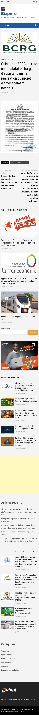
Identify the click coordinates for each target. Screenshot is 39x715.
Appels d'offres (7, 59)
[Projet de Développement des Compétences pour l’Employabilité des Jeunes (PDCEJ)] (7, 593)
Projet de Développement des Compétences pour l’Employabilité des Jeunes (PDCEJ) (26, 596)
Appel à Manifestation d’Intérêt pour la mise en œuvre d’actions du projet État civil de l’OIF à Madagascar (19, 281)
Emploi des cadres (8, 658)
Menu (7, 25)
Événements (6, 662)
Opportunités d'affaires (10, 670)
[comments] (24, 551)
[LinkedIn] (37, 2)
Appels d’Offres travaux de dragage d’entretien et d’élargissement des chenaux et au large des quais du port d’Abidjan (26, 561)
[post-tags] (33, 551)
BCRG (12, 162)
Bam (22, 712)
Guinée (26, 162)
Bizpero (9, 13)
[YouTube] (34, 2)
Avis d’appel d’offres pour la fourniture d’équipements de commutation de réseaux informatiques (26, 625)
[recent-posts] (14, 551)
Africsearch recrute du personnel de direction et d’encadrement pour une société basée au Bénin (24, 386)
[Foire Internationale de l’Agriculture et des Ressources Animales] (7, 609)
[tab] (5, 551)
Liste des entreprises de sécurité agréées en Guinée (25, 427)
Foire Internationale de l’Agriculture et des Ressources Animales (23, 610)
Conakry (19, 162)
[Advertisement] (19, 475)
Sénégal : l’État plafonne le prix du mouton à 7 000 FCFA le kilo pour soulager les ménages (25, 441)
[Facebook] (31, 2)
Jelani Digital (30, 699)
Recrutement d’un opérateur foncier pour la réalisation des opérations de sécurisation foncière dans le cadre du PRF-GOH (26, 579)
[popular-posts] (5, 551)
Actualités (5, 651)
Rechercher (5, 328)
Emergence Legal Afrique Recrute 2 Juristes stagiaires (26, 400)
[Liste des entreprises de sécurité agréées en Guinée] (7, 426)
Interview (4, 666)
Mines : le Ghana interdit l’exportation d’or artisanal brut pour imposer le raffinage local (26, 414)
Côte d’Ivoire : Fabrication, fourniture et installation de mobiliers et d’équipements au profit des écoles (19, 243)
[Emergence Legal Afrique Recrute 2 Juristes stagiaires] (7, 399)
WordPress (15, 712)
